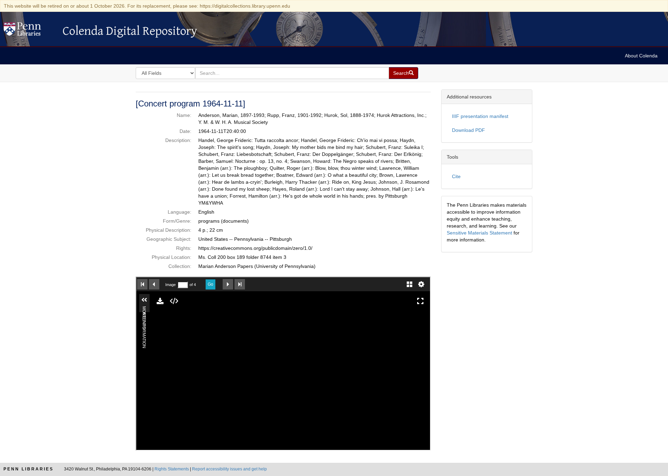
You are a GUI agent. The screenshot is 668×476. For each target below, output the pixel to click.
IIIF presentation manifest (480, 116)
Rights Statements (171, 469)
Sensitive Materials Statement (479, 233)
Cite (456, 176)
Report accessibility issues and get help (229, 469)
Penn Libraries (28, 469)
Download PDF (468, 130)
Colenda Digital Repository (29, 31)
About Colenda (641, 55)
